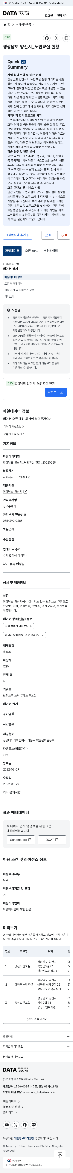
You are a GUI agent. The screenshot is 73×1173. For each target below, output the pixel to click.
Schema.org (18, 840)
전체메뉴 (62, 15)
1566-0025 (21, 1086)
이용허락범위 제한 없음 (17, 909)
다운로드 (53, 392)
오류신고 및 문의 (13, 434)
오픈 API (31, 251)
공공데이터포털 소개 (46, 1138)
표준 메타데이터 (13, 283)
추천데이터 (51, 251)
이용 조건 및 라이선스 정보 (19, 290)
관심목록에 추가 (15, 235)
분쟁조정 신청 (12, 1107)
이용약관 (8, 1138)
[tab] (12, 251)
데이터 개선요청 (12, 426)
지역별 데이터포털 (13, 1046)
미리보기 (9, 296)
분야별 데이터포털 (13, 1057)
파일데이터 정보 (13, 277)
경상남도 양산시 (12, 491)
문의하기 (9, 1112)
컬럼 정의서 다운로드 (16, 626)
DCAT (50, 840)
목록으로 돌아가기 (37, 1019)
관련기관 (8, 1036)
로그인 (49, 15)
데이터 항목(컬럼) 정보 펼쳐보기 (22, 635)
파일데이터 (13, 252)
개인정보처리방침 (24, 1138)
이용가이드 (10, 1101)
